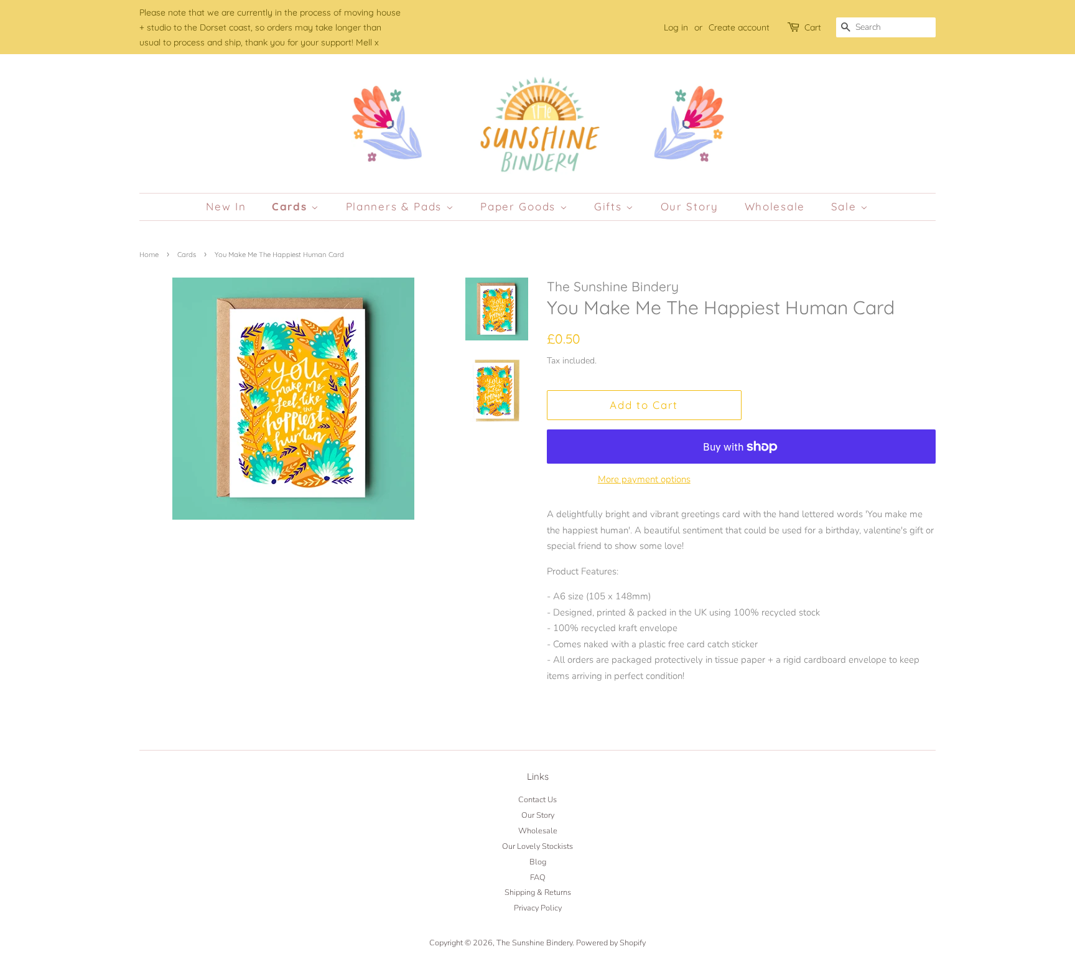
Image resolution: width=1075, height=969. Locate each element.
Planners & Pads (396, 206)
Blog (537, 862)
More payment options (644, 479)
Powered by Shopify (611, 942)
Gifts (610, 206)
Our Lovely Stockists (537, 846)
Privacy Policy (538, 908)
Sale (846, 206)
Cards (291, 206)
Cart (812, 27)
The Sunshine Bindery (534, 942)
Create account (739, 27)
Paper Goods (519, 206)
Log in (676, 27)
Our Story (690, 206)
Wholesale (775, 206)
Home (149, 254)
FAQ (538, 877)
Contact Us (537, 799)
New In (226, 206)
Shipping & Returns (538, 892)
